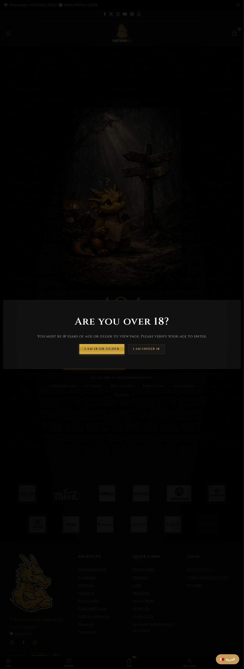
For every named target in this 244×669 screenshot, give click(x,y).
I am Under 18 (146, 349)
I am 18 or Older (101, 349)
